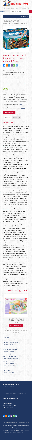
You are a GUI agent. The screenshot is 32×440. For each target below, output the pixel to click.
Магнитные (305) (8, 354)
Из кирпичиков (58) (8, 351)
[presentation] (23, 291)
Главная (5, 20)
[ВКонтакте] (4, 65)
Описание (8, 117)
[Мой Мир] (9, 65)
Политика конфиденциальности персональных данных (16, 422)
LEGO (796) (6, 337)
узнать (23, 108)
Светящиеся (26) (8, 370)
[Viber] (12, 65)
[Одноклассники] (7, 65)
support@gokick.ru (12, 398)
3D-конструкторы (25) (9, 340)
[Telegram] (17, 65)
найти (20, 104)
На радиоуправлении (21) (10, 358)
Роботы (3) (6, 368)
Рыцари (21, 21)
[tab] (8, 117)
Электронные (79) (8, 372)
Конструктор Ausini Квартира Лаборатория (16, 319)
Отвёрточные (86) (8, 361)
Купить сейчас (9, 112)
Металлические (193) (9, 356)
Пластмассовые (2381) (10, 363)
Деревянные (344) (8, 344)
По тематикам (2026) (9, 365)
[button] (23, 16)
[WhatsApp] (14, 65)
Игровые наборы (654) (10, 349)
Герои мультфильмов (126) (10, 342)
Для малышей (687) (8, 347)
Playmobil (16, 21)
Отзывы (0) (16, 117)
